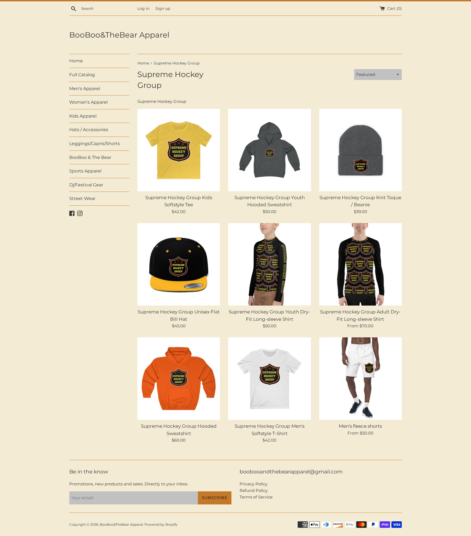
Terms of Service (256, 497)
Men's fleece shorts (360, 426)
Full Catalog (82, 74)
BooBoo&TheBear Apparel (119, 34)
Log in (143, 8)
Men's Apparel (84, 88)
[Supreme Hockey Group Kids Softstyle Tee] (178, 150)
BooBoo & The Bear (90, 157)
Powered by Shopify (160, 524)
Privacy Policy (253, 483)
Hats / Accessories (88, 129)
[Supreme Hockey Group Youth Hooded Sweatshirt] (269, 150)
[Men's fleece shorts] (360, 378)
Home (76, 60)
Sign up (162, 8)
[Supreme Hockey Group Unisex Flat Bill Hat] (178, 264)
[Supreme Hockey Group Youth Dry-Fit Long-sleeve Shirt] (269, 264)
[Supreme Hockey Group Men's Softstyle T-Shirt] (269, 378)
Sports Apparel (85, 171)
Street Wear (82, 198)
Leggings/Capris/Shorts (94, 143)
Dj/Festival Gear (86, 184)
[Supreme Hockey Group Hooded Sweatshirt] (178, 378)
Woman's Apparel (88, 102)
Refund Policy (254, 490)
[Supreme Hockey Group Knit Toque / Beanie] (360, 150)
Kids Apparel (82, 116)
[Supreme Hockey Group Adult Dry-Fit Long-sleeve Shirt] (360, 264)
